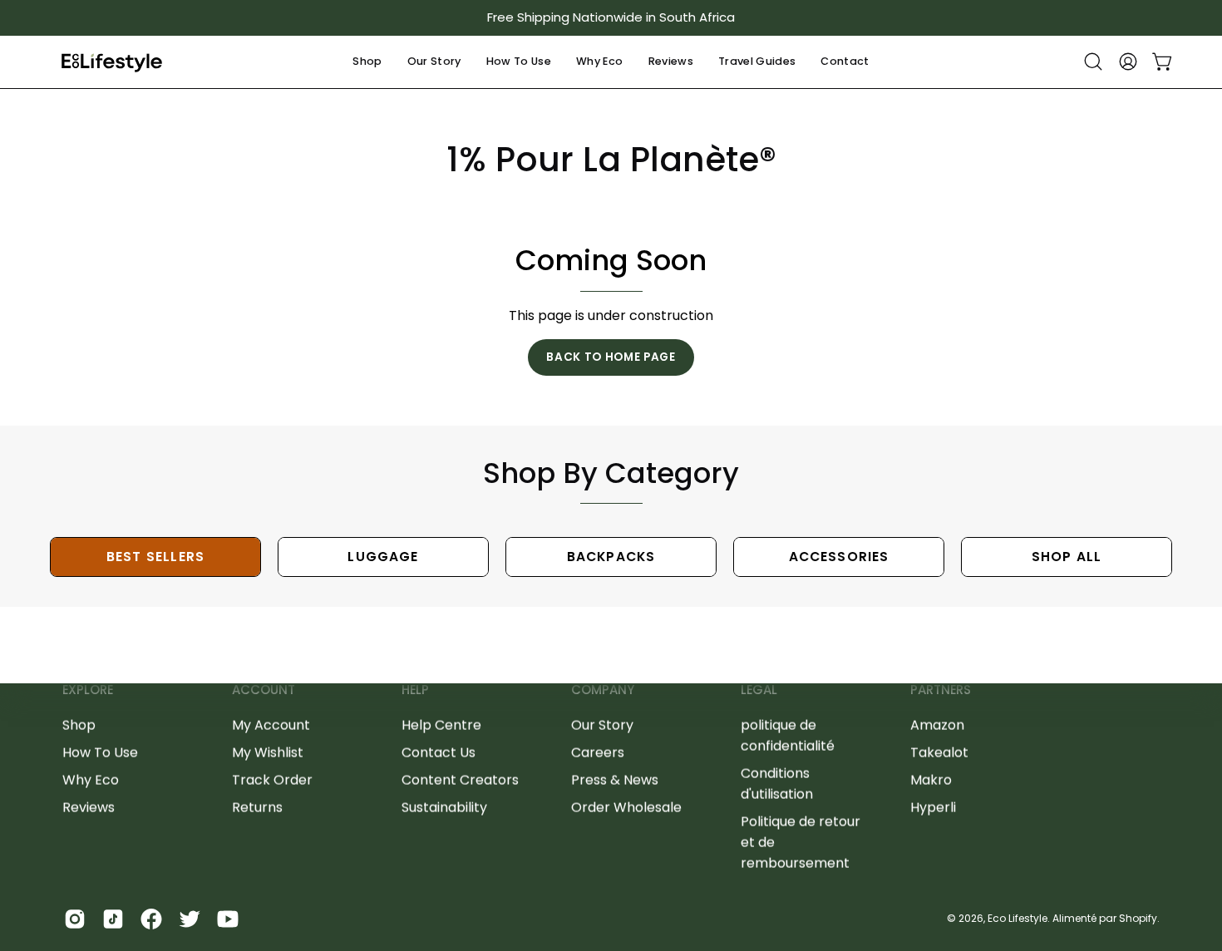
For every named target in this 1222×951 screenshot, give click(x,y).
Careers (597, 751)
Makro (931, 779)
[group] (611, 18)
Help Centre (441, 724)
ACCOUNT (263, 690)
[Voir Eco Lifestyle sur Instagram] (74, 918)
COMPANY (602, 690)
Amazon (937, 724)
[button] (367, 62)
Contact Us (438, 751)
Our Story (602, 724)
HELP (415, 690)
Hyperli (933, 806)
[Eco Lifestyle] (112, 62)
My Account (271, 724)
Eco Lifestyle (1017, 918)
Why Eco (90, 779)
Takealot (939, 751)
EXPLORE (87, 690)
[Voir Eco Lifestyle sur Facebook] (151, 918)
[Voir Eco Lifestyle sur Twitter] (189, 918)
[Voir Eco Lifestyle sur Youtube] (227, 918)
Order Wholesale (626, 806)
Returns (257, 806)
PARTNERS (940, 690)
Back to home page (611, 357)
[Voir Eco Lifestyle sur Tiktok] (113, 918)
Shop (79, 724)
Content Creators (460, 779)
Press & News (614, 779)
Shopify (1138, 918)
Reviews (88, 806)
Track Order (272, 779)
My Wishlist (267, 751)
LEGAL (759, 690)
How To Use (100, 751)
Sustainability (444, 806)
